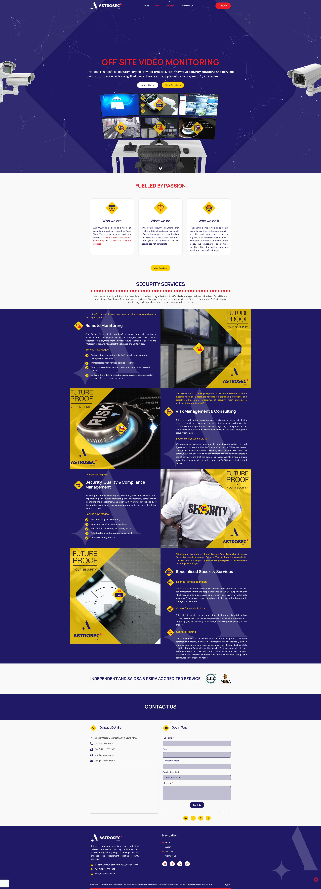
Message (167, 783)
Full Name (167, 737)
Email (165, 749)
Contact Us (187, 5)
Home (146, 5)
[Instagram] (208, 818)
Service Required (171, 772)
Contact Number (171, 760)
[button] (173, 85)
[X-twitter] (200, 818)
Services (170, 5)
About (157, 5)
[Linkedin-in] (185, 818)
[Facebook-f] (193, 818)
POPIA (227, 884)
